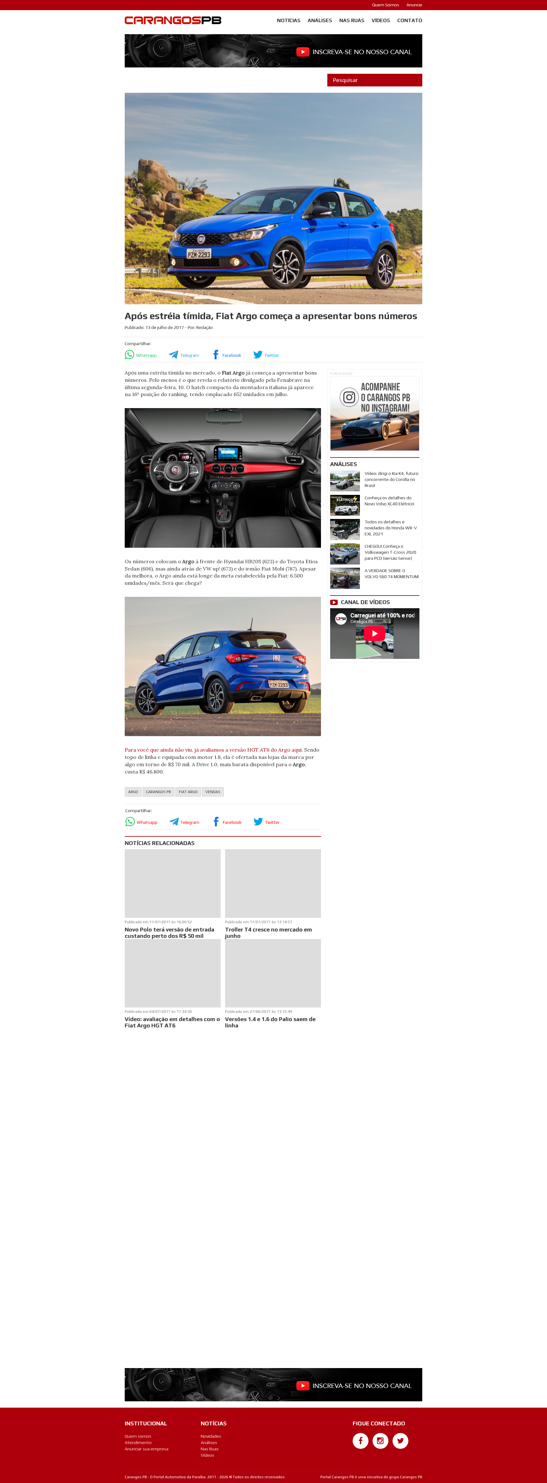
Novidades (211, 1436)
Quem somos (138, 1436)
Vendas (212, 792)
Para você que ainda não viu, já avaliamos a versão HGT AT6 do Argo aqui (213, 750)
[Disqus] (223, 1114)
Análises (320, 20)
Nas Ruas (351, 20)
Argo (133, 792)
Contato (409, 20)
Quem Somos (385, 4)
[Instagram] (380, 1441)
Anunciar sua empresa (146, 1448)
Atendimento (138, 1442)
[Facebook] (360, 1441)
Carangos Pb (158, 792)
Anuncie (414, 4)
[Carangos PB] (173, 21)
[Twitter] (400, 1441)
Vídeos (381, 20)
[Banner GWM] (374, 413)
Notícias (288, 20)
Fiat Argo (188, 792)
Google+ (361, 1452)
